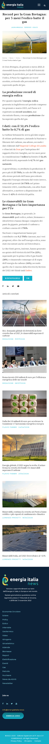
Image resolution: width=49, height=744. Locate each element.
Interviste (6, 627)
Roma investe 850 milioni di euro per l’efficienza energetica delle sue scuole (24, 378)
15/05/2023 (27, 27)
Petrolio (6, 671)
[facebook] (2, 703)
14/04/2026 (27, 559)
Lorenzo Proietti (11, 518)
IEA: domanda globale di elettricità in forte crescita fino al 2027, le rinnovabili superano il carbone (22, 333)
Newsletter (7, 683)
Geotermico (7, 631)
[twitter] (12, 703)
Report (5, 655)
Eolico (35, 27)
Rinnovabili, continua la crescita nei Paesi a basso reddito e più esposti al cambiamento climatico (24, 513)
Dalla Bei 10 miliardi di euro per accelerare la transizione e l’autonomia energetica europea (23, 422)
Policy (5, 619)
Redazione (7, 339)
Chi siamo (28, 741)
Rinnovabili (12, 278)
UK (28, 278)
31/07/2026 (20, 339)
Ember (28, 270)
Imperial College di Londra (33, 145)
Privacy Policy (16, 741)
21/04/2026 (23, 474)
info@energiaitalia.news (13, 710)
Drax (18, 149)
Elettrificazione (9, 659)
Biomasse (6, 651)
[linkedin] (7, 703)
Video (5, 635)
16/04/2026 (27, 518)
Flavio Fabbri (9, 427)
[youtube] (16, 703)
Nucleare (6, 675)
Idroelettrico (8, 643)
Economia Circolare (11, 611)
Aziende (6, 647)
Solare (5, 615)
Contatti (37, 741)
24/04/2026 (23, 427)
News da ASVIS (9, 679)
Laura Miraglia (17, 27)
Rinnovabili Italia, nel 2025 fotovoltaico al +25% (24, 555)
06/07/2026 (20, 383)
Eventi (5, 663)
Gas (4, 667)
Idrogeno (6, 639)
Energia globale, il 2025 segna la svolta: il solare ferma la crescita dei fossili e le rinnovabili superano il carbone (23, 467)
